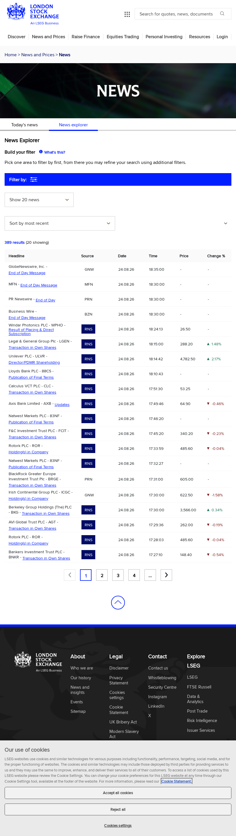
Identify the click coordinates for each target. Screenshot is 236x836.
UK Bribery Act (123, 722)
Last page (166, 575)
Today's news (24, 124)
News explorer (73, 124)
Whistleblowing (162, 678)
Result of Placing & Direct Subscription (31, 332)
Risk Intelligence (202, 720)
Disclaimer (119, 668)
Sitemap (78, 711)
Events (77, 702)
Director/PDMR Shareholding (34, 362)
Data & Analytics (195, 699)
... (150, 575)
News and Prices (48, 37)
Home (11, 54)
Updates (62, 404)
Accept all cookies (118, 792)
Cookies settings (118, 825)
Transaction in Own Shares (32, 347)
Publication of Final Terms (31, 377)
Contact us (158, 668)
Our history (81, 678)
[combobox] (39, 200)
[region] (118, 788)
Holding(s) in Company (28, 452)
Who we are (82, 668)
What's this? (54, 152)
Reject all (118, 809)
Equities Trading (123, 37)
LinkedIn (156, 706)
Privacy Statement (118, 680)
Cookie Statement (118, 710)
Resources (199, 37)
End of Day (45, 300)
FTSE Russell (199, 687)
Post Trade (197, 711)
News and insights (80, 690)
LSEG (192, 677)
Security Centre (162, 687)
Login (222, 37)
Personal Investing (164, 37)
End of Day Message (27, 273)
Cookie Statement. (176, 781)
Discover (16, 37)
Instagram (157, 697)
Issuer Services (201, 730)
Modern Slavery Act (124, 734)
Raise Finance (86, 37)
